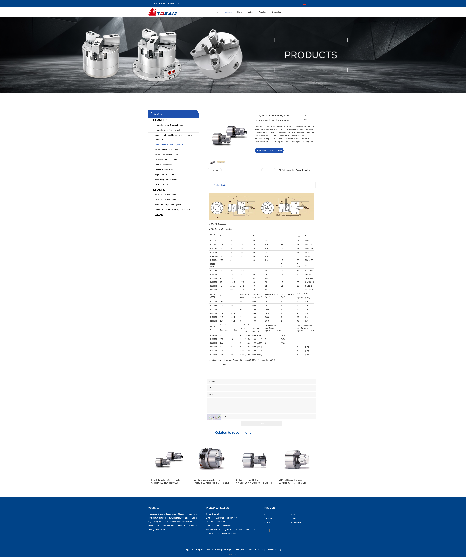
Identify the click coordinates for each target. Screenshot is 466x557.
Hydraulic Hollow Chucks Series (169, 125)
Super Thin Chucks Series (166, 175)
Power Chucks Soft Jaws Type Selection (172, 210)
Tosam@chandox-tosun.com (166, 3)
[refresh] (214, 417)
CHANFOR (160, 189)
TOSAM (158, 214)
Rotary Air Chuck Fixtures (166, 160)
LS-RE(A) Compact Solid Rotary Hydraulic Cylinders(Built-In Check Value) (292, 170)
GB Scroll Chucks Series (165, 200)
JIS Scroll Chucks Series (165, 195)
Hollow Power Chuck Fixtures (167, 150)
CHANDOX (160, 120)
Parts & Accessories (163, 165)
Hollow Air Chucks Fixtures (166, 155)
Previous (214, 170)
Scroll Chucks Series (164, 170)
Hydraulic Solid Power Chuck (167, 130)
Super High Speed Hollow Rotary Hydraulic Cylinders (173, 137)
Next (268, 170)
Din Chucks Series (163, 185)
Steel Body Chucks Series (166, 180)
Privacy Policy (233, 554)
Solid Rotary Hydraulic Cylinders (169, 145)
